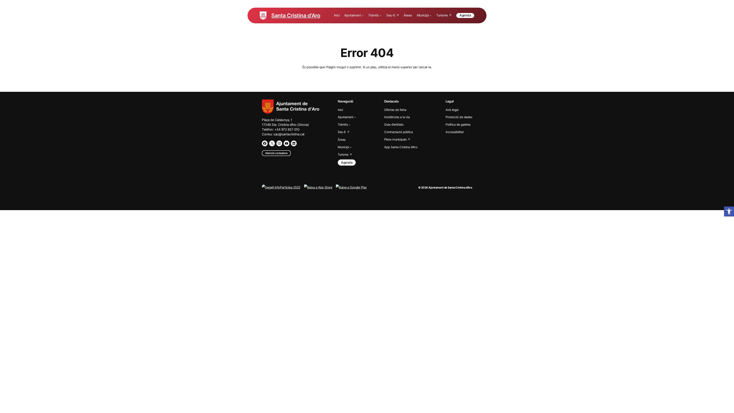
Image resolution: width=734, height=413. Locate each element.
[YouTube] (286, 143)
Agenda (465, 15)
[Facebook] (265, 143)
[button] (729, 211)
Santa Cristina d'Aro (295, 15)
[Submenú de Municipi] (430, 15)
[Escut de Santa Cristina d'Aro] (263, 15)
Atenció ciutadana (276, 153)
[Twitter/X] (272, 143)
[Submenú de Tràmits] (381, 15)
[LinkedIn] (294, 143)
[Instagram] (279, 143)
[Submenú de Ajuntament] (362, 15)
